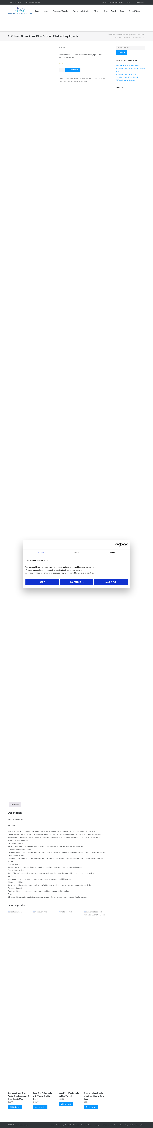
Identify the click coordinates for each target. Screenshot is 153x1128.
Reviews (104, 11)
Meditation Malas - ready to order (124, 35)
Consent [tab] (40, 553)
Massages (97, 1125)
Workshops (105, 1125)
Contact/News (134, 11)
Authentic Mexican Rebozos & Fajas (127, 65)
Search (121, 52)
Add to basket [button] (15, 1107)
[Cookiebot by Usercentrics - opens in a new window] (117, 545)
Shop (122, 11)
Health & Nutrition (117, 1125)
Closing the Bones (86, 1125)
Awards (113, 11)
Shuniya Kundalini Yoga (20, 1125)
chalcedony (62, 81)
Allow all (110, 582)
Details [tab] (76, 553)
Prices (96, 11)
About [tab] (112, 553)
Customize (75, 582)
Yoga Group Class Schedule (70, 1125)
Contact (132, 1125)
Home (110, 35)
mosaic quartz (83, 81)
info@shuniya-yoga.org (32, 2)
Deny (42, 582)
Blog (128, 2)
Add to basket (73, 70)
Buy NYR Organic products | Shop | (113, 2)
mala (68, 81)
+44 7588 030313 (15, 2)
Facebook (133, 2)
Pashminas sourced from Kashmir (127, 77)
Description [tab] (15, 804)
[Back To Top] (147, 1122)
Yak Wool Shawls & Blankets (125, 80)
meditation (74, 81)
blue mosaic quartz (99, 78)
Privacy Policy (141, 2)
